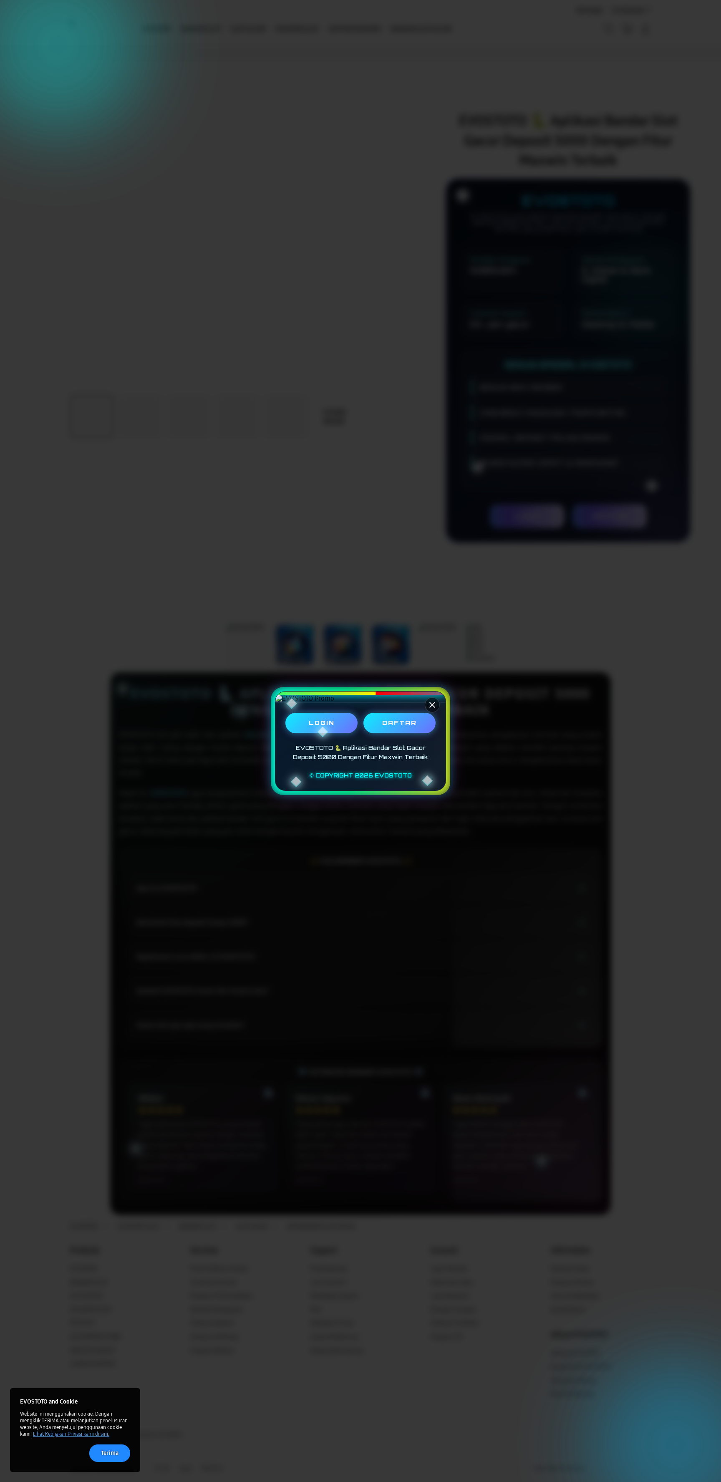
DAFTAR (399, 722)
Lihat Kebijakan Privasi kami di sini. (71, 1434)
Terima (109, 1453)
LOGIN (322, 722)
